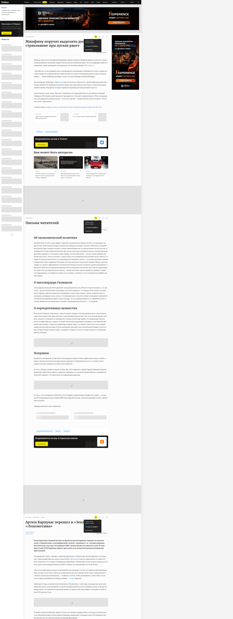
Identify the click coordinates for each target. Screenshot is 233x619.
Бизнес (37, 171)
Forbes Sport (64, 442)
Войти (132, 2)
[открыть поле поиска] (138, 2)
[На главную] (5, 2)
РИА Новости (89, 65)
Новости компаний (91, 442)
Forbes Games (40, 2)
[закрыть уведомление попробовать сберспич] (99, 41)
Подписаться (41, 145)
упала (61, 82)
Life (81, 2)
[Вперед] (111, 117)
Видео (75, 2)
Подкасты (68, 2)
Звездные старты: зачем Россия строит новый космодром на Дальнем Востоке (73, 107)
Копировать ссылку (101, 52)
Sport (92, 2)
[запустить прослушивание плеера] (99, 36)
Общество (63, 171)
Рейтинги (52, 2)
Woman (86, 2)
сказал (72, 550)
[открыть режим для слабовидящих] (95, 36)
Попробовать (89, 50)
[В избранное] (58, 113)
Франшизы (60, 2)
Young (98, 2)
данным (76, 530)
